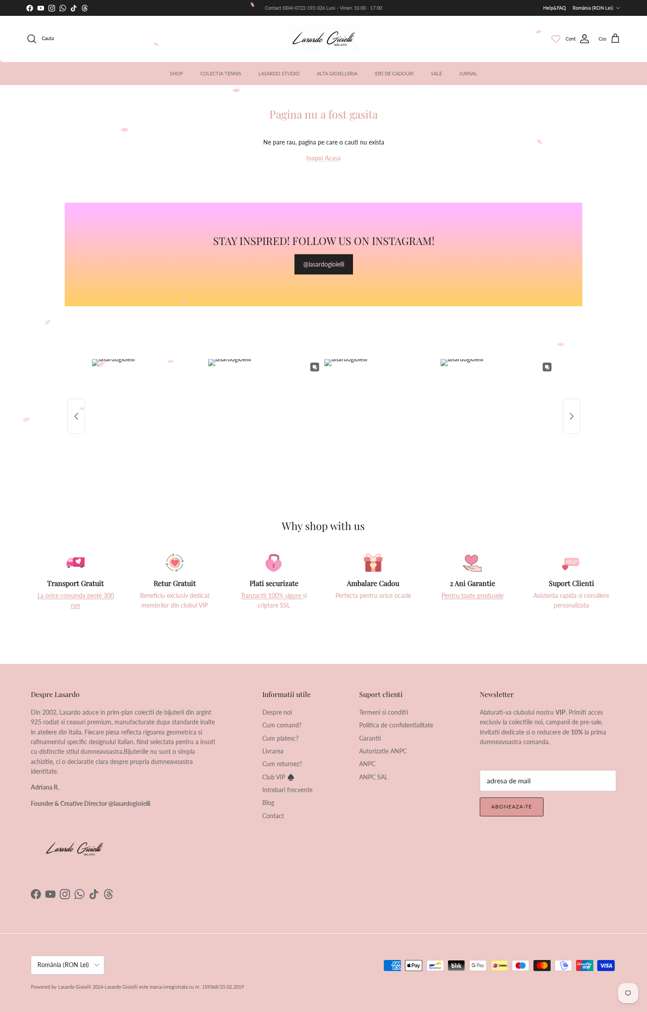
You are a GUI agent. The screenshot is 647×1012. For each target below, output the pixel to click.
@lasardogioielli (323, 264)
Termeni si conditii (383, 712)
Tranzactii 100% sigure (272, 595)
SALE (436, 73)
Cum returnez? (282, 763)
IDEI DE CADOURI (394, 73)
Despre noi (277, 712)
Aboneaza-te (511, 806)
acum (294, 8)
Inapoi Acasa (323, 158)
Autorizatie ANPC (383, 751)
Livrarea (272, 751)
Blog (268, 802)
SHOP (176, 73)
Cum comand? (281, 725)
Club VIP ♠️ (278, 777)
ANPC (367, 763)
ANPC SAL (373, 777)
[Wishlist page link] (555, 38)
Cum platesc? (280, 738)
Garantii (370, 738)
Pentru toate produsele (472, 595)
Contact (273, 815)
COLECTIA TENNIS (220, 73)
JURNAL (468, 73)
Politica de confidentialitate (396, 725)
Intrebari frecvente (287, 789)
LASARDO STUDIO (279, 73)
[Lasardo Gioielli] (323, 39)
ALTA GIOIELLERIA (337, 73)
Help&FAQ (554, 8)
